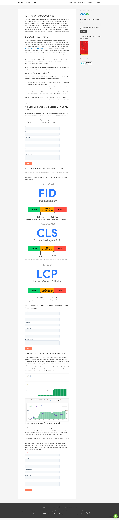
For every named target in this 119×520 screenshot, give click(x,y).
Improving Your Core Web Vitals (84, 513)
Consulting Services (79, 2)
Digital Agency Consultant (91, 512)
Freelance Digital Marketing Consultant (58, 510)
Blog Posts (97, 2)
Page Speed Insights (39, 99)
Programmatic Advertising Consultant (75, 512)
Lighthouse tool (29, 99)
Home (70, 2)
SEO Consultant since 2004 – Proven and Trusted (33, 512)
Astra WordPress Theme (72, 507)
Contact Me (89, 2)
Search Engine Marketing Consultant (39, 510)
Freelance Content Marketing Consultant (79, 510)
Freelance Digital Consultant (35, 513)
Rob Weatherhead (28, 2)
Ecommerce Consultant (69, 513)
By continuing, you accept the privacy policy (89, 28)
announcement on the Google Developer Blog (36, 48)
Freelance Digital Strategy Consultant (55, 512)
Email (81, 22)
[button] (115, 516)
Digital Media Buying (58, 513)
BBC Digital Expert (47, 513)
